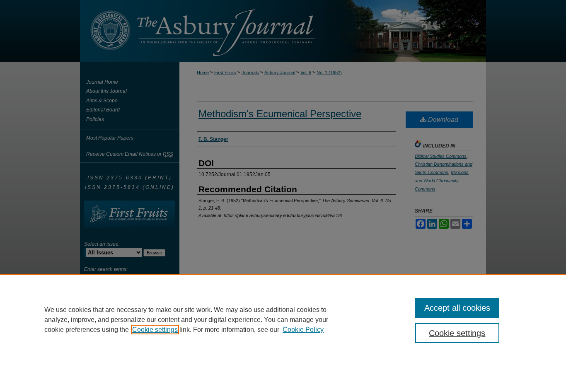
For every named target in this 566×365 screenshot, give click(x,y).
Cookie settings (155, 329)
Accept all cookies (457, 307)
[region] (283, 319)
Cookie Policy (303, 329)
